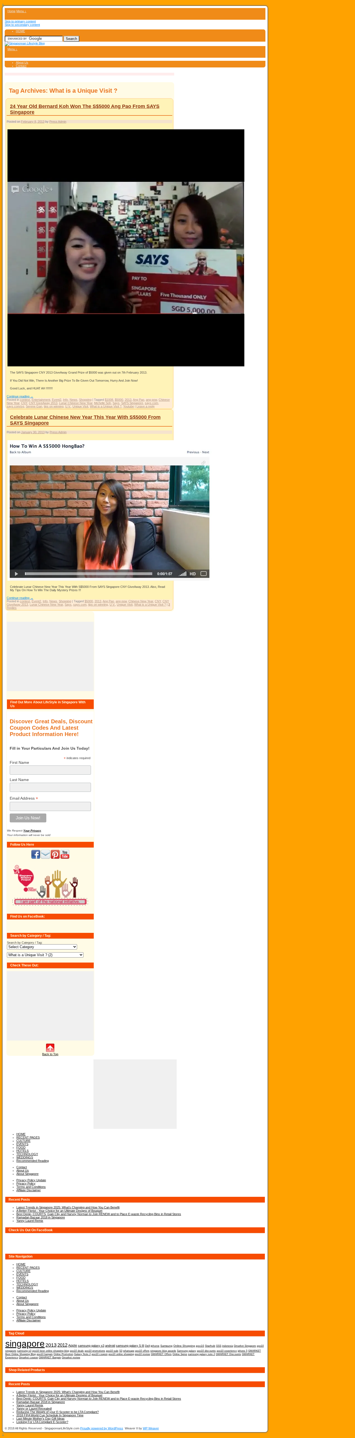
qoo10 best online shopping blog (50, 1350)
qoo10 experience (227, 1350)
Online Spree (180, 1354)
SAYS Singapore (132, 403)
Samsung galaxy (186, 1350)
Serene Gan (34, 406)
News (73, 399)
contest (25, 399)
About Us (22, 62)
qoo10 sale (112, 1350)
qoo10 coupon (100, 1354)
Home (11, 11)
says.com (151, 403)
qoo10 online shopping (121, 1354)
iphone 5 (242, 1350)
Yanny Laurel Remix (29, 1220)
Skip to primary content (20, 21)
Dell (147, 1345)
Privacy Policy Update (31, 1180)
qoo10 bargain (45, 1354)
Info (65, 399)
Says (116, 403)
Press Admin (57, 121)
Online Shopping (184, 1345)
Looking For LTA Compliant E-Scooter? (42, 1422)
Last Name (19, 779)
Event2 (56, 399)
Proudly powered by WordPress (101, 1428)
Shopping (85, 399)
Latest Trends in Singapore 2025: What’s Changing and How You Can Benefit (68, 1207)
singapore (25, 1344)
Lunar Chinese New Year (75, 403)
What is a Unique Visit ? (105, 406)
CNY (24, 403)
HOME (20, 31)
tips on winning (54, 406)
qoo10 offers (142, 1350)
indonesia (227, 1345)
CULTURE (23, 1140)
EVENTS (22, 1144)
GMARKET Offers (161, 1354)
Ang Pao (138, 399)
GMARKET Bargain (50, 1357)
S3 (120, 1350)
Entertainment (41, 399)
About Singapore (27, 1173)
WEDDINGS (24, 1157)
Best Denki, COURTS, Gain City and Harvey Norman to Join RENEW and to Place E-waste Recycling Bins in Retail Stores (98, 1214)
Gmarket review (71, 1357)
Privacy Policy (26, 1183)
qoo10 (200, 1345)
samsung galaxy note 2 (201, 1354)
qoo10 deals (77, 1350)
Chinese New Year (140, 601)
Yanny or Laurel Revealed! (34, 1408)
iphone (155, 1345)
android (110, 1345)
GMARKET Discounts (228, 1354)
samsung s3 (24, 1350)
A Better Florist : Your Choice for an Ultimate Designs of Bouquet (59, 1210)
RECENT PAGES (28, 1137)
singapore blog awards (163, 1350)
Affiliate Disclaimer (28, 1190)
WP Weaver (151, 1428)
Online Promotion (63, 1354)
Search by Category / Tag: (24, 942)
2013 (128, 399)
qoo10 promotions (95, 1350)
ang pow (151, 399)
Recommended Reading (32, 1160)
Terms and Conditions (31, 1186)
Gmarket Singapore (245, 1345)
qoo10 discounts (206, 1350)
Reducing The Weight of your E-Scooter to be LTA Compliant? (57, 1412)
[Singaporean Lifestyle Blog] (25, 43)
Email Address (24, 798)
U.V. (68, 406)
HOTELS (22, 1150)
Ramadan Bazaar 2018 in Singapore (40, 1217)
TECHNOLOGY (27, 1154)
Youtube (128, 406)
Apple (72, 1345)
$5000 (119, 399)
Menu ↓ (21, 11)
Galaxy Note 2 (82, 1354)
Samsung (166, 1345)
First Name (19, 762)
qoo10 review (142, 1354)
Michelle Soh (102, 403)
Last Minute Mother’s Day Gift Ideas (40, 1418)
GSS (218, 1345)
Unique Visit (80, 406)
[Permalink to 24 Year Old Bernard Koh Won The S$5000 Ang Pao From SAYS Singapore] (126, 366)
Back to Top (50, 1054)
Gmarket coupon (28, 1357)
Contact (21, 65)
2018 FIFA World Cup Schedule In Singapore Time (49, 1415)
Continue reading (20, 396)
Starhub (210, 1345)
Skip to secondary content (22, 24)
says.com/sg (15, 406)
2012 (62, 1345)
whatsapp (128, 1350)
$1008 (109, 399)
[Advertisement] (50, 656)
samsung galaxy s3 (91, 1345)
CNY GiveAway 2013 (43, 403)
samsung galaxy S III (130, 1345)
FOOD (21, 1147)
